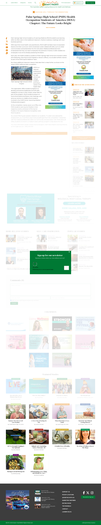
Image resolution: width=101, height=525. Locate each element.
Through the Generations (57, 12)
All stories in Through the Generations (83, 138)
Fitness (15, 429)
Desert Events (15, 378)
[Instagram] (92, 492)
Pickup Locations (68, 494)
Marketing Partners (69, 500)
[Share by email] (8, 47)
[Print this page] (8, 50)
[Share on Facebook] (8, 38)
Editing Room (66, 503)
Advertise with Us (68, 497)
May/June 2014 (40, 12)
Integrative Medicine (39, 378)
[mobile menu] (6, 2)
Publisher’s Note (62, 378)
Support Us (79, 2)
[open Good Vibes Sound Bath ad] (17, 509)
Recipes (16, 454)
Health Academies (50, 27)
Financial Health (85, 404)
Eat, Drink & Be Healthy (62, 429)
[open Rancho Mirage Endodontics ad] (50, 208)
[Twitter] (87, 492)
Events (30, 2)
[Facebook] (84, 492)
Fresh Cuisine (39, 429)
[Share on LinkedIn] (8, 44)
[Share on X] (8, 41)
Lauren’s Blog (67, 511)
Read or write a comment (39, 133)
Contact (65, 509)
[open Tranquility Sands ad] (55, 88)
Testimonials (66, 506)
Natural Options (16, 404)
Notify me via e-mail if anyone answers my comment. (25, 300)
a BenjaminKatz (88, 522)
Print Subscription (66, 2)
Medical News (85, 378)
